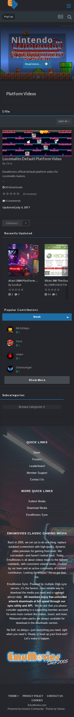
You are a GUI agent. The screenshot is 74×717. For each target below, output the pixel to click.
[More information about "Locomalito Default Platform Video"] (37, 143)
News (37, 452)
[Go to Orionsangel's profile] (10, 369)
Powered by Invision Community (26, 708)
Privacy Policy (33, 696)
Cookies (37, 700)
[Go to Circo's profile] (10, 342)
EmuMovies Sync (37, 514)
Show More (37, 380)
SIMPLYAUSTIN (57, 285)
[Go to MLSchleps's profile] (10, 329)
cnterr (19, 354)
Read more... (32, 64)
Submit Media (36, 501)
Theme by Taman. (55, 708)
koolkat (16, 285)
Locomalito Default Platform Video (32, 158)
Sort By (63, 121)
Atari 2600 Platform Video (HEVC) (30, 280)
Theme (12, 696)
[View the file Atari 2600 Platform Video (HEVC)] (23, 260)
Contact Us (37, 479)
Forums (37, 459)
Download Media (37, 507)
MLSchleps (22, 328)
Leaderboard (37, 466)
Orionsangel (23, 367)
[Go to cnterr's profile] (10, 355)
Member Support (37, 472)
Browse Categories (31, 407)
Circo (66, 75)
